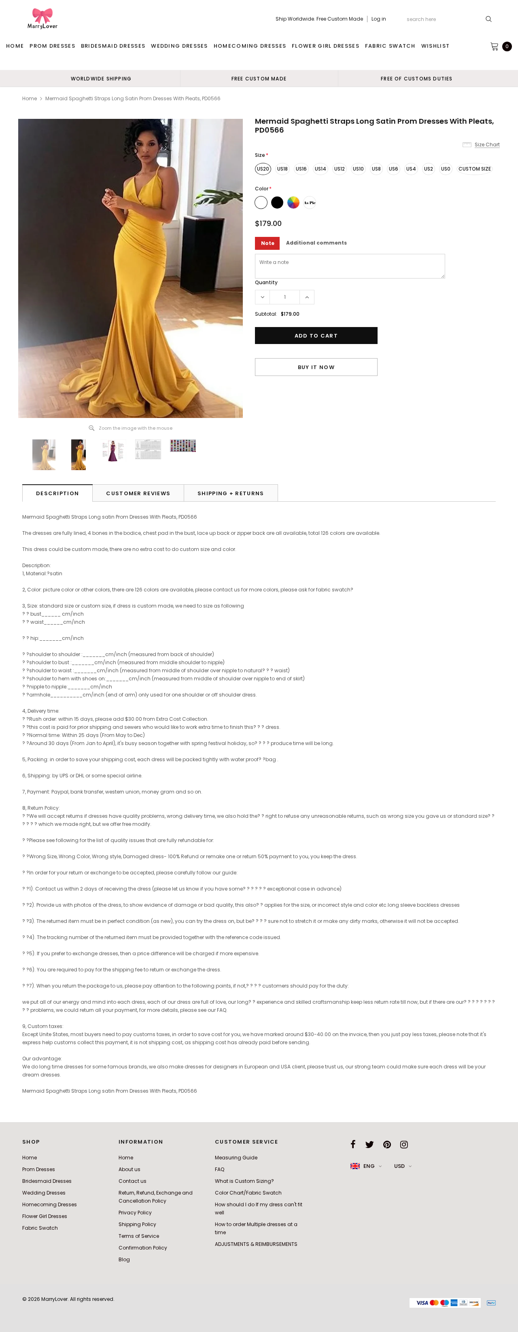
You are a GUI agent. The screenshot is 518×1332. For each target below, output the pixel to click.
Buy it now (316, 367)
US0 (445, 168)
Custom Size (475, 168)
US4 (411, 168)
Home (29, 98)
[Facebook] (353, 1144)
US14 (320, 168)
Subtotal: (266, 313)
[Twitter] (369, 1144)
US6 (393, 168)
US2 (428, 168)
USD (399, 1166)
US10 (358, 168)
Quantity (266, 282)
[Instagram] (404, 1144)
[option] (101, 78)
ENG (369, 1166)
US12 (339, 168)
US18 (282, 168)
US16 (301, 168)
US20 (263, 168)
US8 (376, 168)
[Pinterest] (387, 1144)
